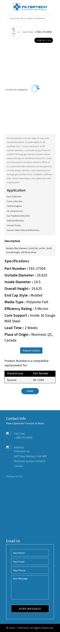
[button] (31, 350)
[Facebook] (27, 476)
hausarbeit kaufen (15, 142)
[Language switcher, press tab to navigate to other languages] (16, 32)
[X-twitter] (33, 476)
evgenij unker (13, 182)
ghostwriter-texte (23, 174)
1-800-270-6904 (43, 32)
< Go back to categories (16, 89)
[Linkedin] (39, 476)
